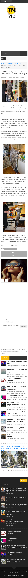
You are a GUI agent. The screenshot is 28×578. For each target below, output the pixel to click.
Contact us (24, 480)
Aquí (23, 575)
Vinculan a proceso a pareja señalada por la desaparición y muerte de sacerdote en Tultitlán (16, 490)
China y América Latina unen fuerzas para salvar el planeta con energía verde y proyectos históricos (16, 521)
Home (3, 63)
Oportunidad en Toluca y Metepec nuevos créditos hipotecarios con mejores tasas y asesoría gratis (16, 513)
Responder (23, 326)
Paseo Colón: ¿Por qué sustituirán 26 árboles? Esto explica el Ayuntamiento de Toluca (14, 448)
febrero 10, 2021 (9, 321)
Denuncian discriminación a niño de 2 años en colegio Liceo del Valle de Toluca (17, 371)
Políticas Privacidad (11, 575)
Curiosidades (9, 63)
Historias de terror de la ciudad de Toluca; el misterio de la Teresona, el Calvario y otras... (17, 547)
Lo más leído (5, 358)
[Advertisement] (14, 34)
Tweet (14, 252)
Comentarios (23, 358)
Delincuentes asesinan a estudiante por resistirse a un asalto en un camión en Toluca (16, 388)
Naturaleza (18, 63)
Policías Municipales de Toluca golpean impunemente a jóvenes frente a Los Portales (16, 404)
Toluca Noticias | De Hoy (20, 571)
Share (14, 256)
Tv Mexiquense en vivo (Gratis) (15, 395)
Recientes (14, 358)
